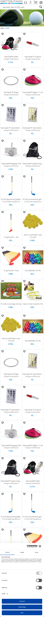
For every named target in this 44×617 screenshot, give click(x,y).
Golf (7, 28)
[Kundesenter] (25, 2)
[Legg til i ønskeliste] (2, 34)
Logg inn (30, 2)
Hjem (2, 28)
